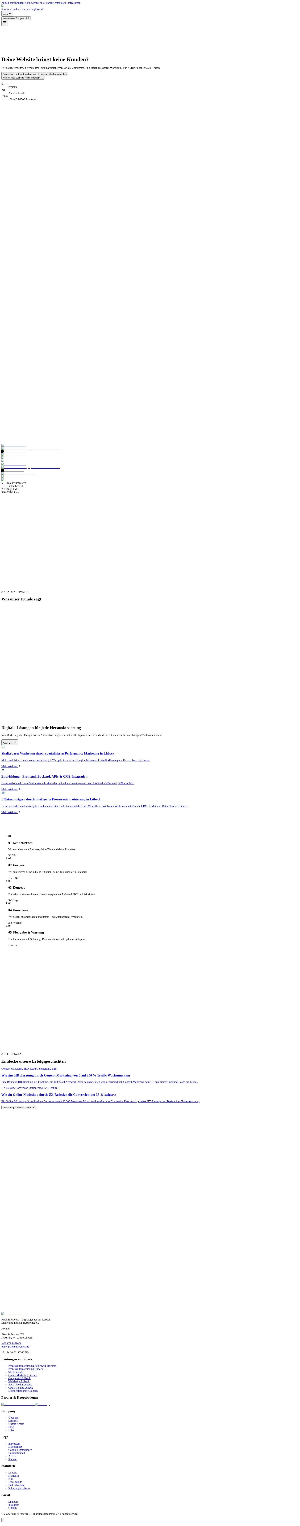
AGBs (11, 1456)
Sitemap (12, 1459)
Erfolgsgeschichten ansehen (52, 74)
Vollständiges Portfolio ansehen (18, 1107)
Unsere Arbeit (16, 1423)
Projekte (39, 9)
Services (6, 9)
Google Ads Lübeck (19, 1378)
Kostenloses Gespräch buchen (18, 1314)
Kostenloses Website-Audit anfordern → (23, 77)
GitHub (12, 1507)
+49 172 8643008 (11, 1343)
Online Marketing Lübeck (22, 1375)
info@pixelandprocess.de (15, 1346)
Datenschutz (15, 1446)
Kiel (10, 1478)
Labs (11, 1430)
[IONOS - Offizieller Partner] (18, 1404)
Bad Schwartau (16, 1485)
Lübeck (12, 1472)
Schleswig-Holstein (19, 1488)
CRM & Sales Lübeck (20, 1387)
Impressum (14, 1443)
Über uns (24, 9)
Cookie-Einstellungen (20, 1449)
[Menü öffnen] (4, 23)
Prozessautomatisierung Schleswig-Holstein (32, 1365)
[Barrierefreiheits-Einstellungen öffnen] (2, 1520)
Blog (32, 9)
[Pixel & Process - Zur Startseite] (11, 6)
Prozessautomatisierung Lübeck (25, 1368)
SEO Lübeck (15, 1372)
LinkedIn (13, 1501)
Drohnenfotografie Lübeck (23, 1390)
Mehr (5, 14)
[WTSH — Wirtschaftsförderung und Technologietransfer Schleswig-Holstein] (42, 1404)
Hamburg (13, 1475)
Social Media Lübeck (20, 1384)
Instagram (13, 1504)
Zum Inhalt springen (12, 2)
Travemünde (15, 1481)
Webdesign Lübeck (19, 1381)
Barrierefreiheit (16, 1452)
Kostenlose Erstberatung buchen (19, 74)
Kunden (15, 9)
